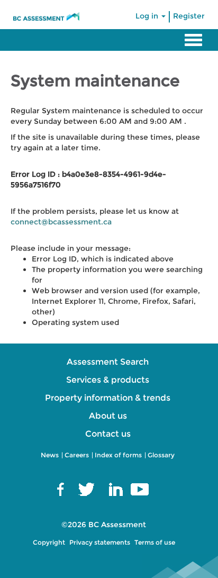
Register (189, 16)
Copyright (49, 542)
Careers (77, 455)
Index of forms (118, 455)
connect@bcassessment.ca (61, 222)
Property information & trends (107, 398)
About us (108, 416)
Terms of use (154, 542)
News (50, 455)
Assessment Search (108, 362)
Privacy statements (99, 542)
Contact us (108, 434)
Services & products (107, 380)
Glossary (161, 455)
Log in (147, 16)
